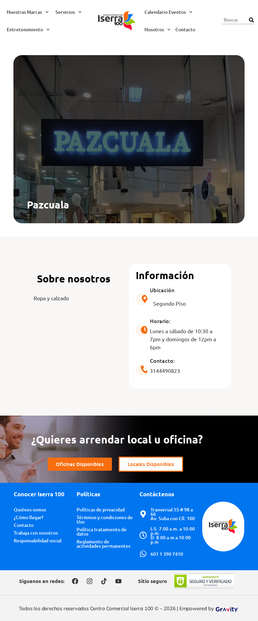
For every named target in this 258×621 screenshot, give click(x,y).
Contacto (185, 29)
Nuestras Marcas (24, 12)
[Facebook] (75, 581)
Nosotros (154, 29)
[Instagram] (89, 581)
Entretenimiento (25, 29)
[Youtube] (118, 581)
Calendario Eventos (165, 12)
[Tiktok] (103, 581)
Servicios (65, 12)
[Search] (251, 20)
